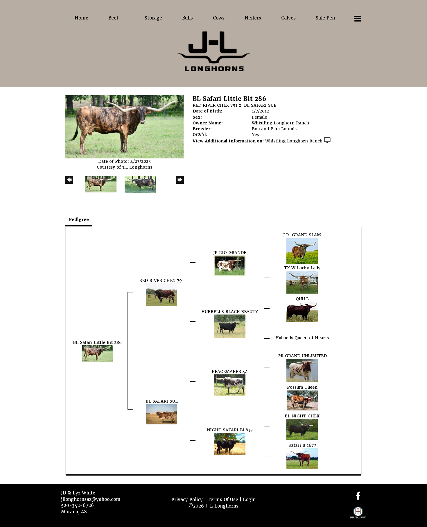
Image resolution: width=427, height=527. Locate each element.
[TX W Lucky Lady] (302, 282)
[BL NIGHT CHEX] (302, 429)
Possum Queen (302, 387)
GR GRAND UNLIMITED (302, 355)
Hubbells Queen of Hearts (302, 337)
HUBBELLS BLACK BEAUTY (229, 311)
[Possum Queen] (302, 400)
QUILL (302, 298)
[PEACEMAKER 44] (229, 384)
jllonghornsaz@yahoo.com (91, 499)
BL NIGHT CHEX (302, 416)
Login (249, 500)
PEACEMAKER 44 (230, 371)
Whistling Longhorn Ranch (293, 141)
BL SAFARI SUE (260, 105)
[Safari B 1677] (302, 458)
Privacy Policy (187, 500)
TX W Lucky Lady (302, 267)
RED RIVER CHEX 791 (215, 105)
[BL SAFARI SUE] (161, 414)
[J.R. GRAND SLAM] (302, 250)
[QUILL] (302, 311)
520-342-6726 (77, 505)
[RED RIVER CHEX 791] (161, 294)
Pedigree (79, 219)
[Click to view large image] (124, 126)
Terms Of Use (222, 500)
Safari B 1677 (302, 445)
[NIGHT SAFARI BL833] (229, 443)
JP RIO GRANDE (229, 252)
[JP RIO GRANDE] (229, 265)
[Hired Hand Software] (358, 515)
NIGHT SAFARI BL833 (230, 430)
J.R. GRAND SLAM (302, 234)
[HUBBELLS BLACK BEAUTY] (229, 325)
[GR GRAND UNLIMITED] (302, 370)
